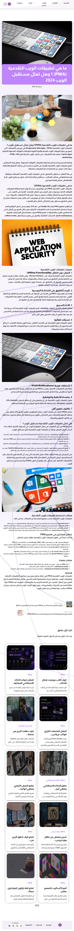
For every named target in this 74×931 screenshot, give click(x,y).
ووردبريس (55, 831)
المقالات (55, 3)
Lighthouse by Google (61, 566)
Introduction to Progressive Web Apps (56, 569)
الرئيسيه (66, 3)
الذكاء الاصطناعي (53, 780)
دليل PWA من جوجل (62, 564)
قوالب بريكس (43, 4)
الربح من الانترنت (25, 726)
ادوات (30, 3)
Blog (63, 674)
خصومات (19, 3)
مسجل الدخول (54, 636)
